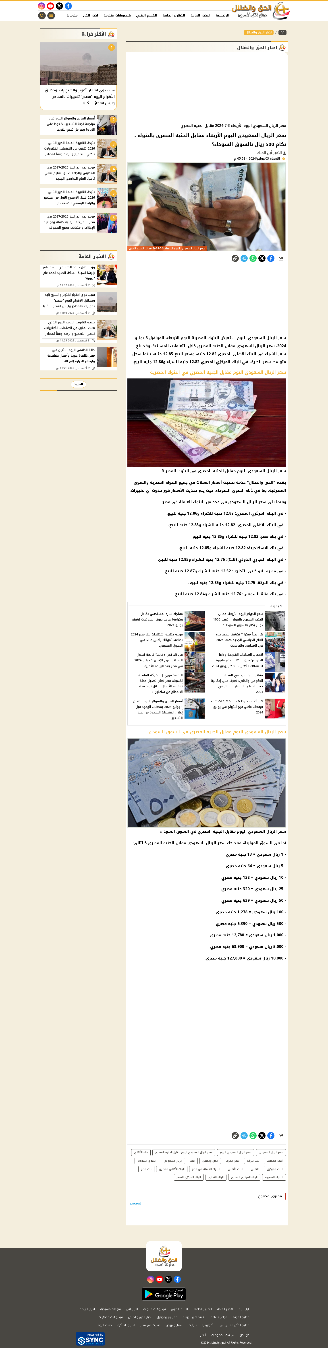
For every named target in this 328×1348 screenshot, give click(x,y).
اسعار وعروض (174, 1325)
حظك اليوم (105, 1325)
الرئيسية (222, 15)
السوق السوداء (230, 490)
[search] (42, 16)
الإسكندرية (258, 547)
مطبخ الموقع (241, 1317)
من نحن (244, 1335)
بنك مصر (268, 536)
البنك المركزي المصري (221, 361)
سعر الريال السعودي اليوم (261, 337)
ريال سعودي (268, 854)
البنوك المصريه (274, 1177)
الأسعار (177, 490)
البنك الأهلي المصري (237, 354)
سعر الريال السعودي (256, 345)
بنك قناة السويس (259, 594)
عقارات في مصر (150, 1325)
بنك (273, 547)
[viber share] (244, 258)
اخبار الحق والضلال (259, 32)
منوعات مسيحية (110, 1309)
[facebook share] (270, 258)
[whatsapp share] (253, 258)
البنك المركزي (275, 1169)
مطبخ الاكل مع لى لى (234, 1325)
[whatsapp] (235, 258)
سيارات (193, 1325)
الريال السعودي (173, 1160)
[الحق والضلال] (282, 32)
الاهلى (255, 1169)
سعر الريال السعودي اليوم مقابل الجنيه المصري (183, 1152)
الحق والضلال (261, 482)
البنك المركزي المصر (189, 1177)
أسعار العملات (209, 482)
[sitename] (164, 1256)
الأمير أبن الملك (270, 152)
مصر (192, 1160)
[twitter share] (262, 258)
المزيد (78, 384)
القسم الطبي (146, 15)
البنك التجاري (264, 559)
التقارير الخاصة (174, 15)
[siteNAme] (261, 11)
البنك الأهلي (235, 1169)
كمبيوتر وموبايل (167, 1317)
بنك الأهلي (141, 1152)
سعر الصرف (260, 361)
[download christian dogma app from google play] (164, 1294)
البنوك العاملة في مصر (184, 502)
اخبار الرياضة (87, 1309)
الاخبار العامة (200, 15)
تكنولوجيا (208, 1325)
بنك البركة (267, 582)
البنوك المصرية (205, 337)
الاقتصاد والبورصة (194, 1317)
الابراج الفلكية (126, 1325)
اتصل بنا (200, 1335)
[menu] (51, 16)
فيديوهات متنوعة (117, 15)
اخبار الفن (90, 15)
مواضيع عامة (219, 1317)
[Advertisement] (206, 88)
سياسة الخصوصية (223, 1335)
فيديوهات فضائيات (111, 1317)
